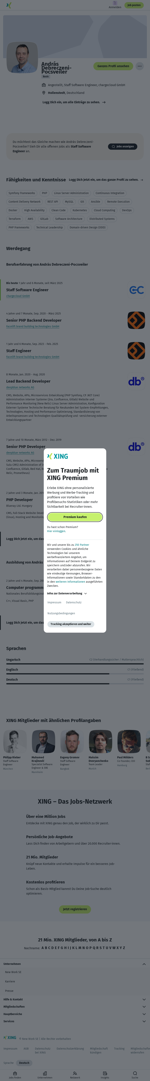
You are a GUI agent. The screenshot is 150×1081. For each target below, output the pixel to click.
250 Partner (82, 545)
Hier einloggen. (56, 531)
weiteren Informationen (70, 581)
